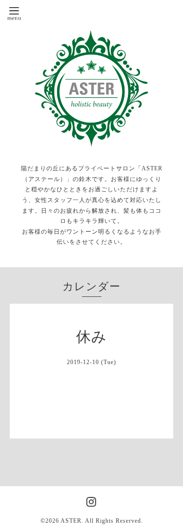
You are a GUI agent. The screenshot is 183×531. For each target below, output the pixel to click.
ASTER (71, 520)
